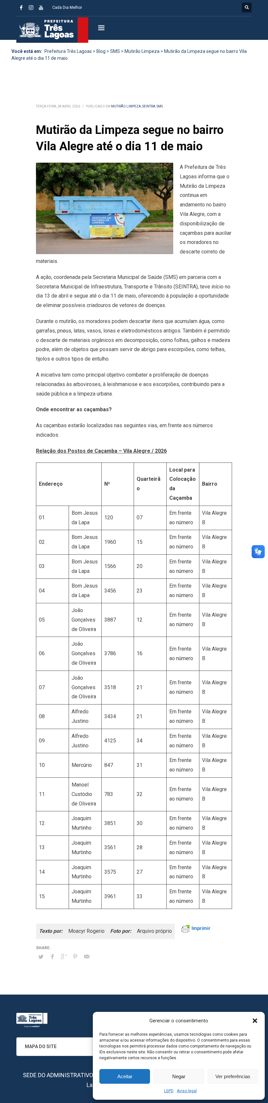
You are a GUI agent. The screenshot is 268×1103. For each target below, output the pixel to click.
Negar (178, 1076)
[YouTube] (41, 7)
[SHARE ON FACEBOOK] (52, 957)
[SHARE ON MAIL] (87, 957)
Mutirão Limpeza (126, 106)
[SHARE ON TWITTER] (41, 957)
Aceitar (124, 1076)
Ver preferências (232, 1076)
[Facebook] (21, 7)
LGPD (169, 1091)
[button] (255, 1020)
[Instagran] (31, 7)
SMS (160, 106)
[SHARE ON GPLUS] (64, 957)
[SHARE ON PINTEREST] (75, 957)
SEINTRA (148, 106)
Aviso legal (187, 1091)
